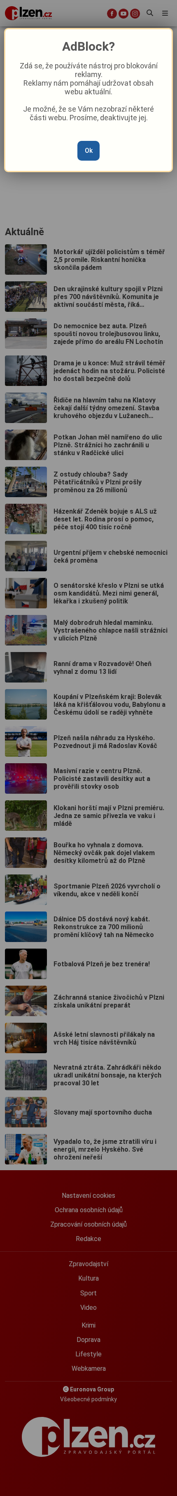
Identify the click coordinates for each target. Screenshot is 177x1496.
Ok (89, 150)
